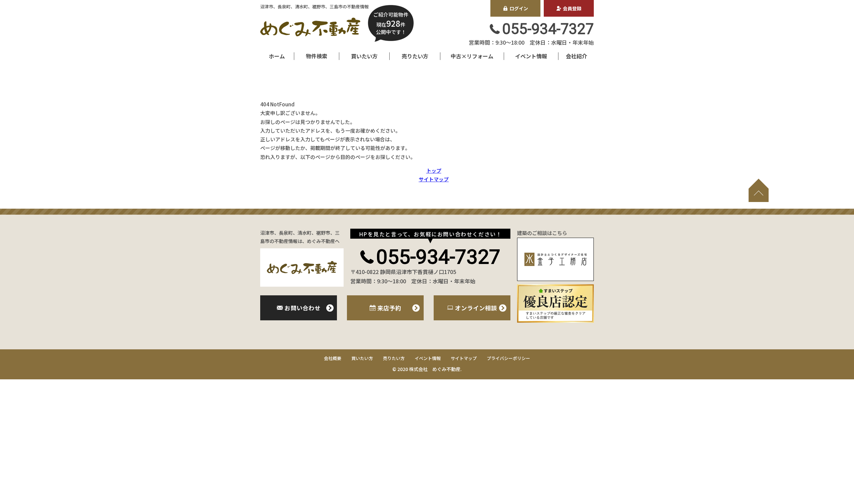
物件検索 (316, 56)
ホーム (277, 56)
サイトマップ (434, 179)
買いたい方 (364, 56)
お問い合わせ (303, 308)
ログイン (518, 8)
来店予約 (389, 308)
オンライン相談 (476, 308)
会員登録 (572, 8)
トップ (433, 170)
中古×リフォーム (472, 56)
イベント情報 (531, 56)
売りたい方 (415, 56)
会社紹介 (576, 56)
